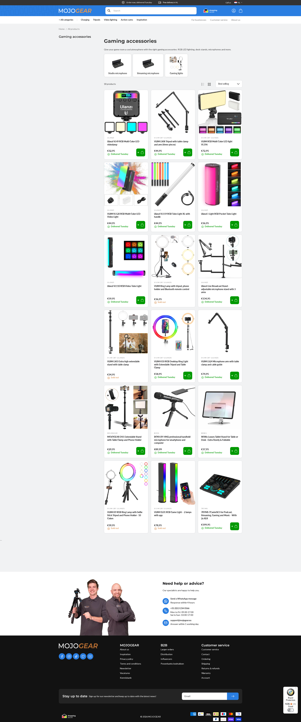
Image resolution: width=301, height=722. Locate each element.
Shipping (205, 663)
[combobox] (151, 10)
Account (205, 677)
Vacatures (125, 673)
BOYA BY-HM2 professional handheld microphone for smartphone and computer (172, 439)
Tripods (96, 20)
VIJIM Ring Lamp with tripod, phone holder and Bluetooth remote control (171, 287)
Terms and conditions (130, 663)
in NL (170, 2)
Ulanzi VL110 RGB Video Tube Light (124, 286)
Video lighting (110, 20)
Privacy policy (126, 659)
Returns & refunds (210, 668)
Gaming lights (176, 73)
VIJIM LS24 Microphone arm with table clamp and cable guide (220, 363)
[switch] (291, 710)
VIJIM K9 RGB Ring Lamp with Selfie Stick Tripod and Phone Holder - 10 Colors (124, 515)
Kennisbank (126, 677)
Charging (85, 20)
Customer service (210, 649)
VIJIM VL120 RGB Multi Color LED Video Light (123, 215)
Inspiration (125, 654)
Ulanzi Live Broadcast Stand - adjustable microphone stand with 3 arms (218, 289)
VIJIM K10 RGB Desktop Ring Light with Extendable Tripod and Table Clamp (171, 364)
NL (239, 2)
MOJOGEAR (154, 716)
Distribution (166, 654)
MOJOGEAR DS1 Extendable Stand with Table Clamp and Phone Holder (124, 438)
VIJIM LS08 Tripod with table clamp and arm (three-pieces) (171, 143)
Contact (205, 654)
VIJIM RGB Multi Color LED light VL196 (216, 143)
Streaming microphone (148, 73)
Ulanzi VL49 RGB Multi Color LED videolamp (123, 143)
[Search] (109, 10)
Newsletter (125, 668)
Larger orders (167, 649)
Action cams (127, 20)
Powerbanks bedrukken (172, 663)
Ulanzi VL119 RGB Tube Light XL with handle (172, 215)
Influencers (166, 659)
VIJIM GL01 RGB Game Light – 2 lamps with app (172, 514)
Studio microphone (117, 73)
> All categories (66, 20)
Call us (228, 2)
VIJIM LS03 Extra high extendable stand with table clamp (123, 363)
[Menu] (296, 689)
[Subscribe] (232, 696)
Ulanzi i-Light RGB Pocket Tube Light (218, 213)
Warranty (206, 673)
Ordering (205, 659)
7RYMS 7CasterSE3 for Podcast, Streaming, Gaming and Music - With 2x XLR (219, 515)
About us (124, 649)
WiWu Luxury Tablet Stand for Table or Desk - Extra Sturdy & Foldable (219, 438)
